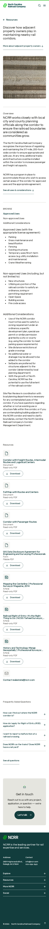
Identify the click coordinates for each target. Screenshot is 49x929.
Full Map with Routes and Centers (20, 492)
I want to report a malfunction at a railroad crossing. (20, 735)
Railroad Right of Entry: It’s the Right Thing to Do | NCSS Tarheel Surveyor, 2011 (23, 617)
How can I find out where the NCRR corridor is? (20, 714)
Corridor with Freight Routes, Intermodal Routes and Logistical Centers (24, 461)
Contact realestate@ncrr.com (19, 680)
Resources (11, 20)
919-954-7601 (32, 864)
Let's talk (22, 815)
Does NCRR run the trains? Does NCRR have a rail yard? (21, 745)
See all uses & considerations (17, 190)
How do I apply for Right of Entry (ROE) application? (22, 724)
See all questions (11, 760)
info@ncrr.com (32, 862)
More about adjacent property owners (21, 46)
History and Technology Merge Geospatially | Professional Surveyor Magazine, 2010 (22, 649)
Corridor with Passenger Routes (20, 522)
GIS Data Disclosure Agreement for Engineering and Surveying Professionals (24, 553)
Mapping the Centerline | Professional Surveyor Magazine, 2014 (22, 585)
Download (15, 473)
